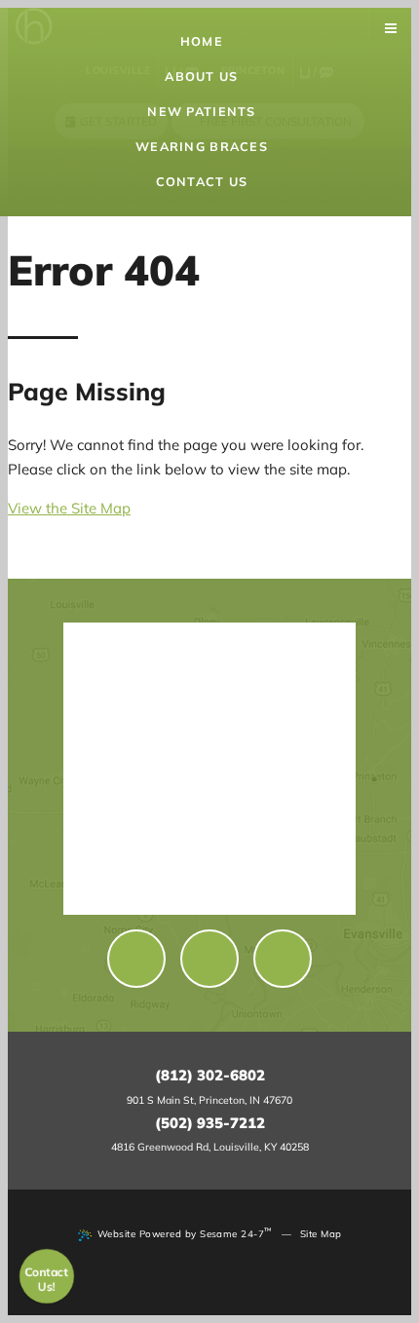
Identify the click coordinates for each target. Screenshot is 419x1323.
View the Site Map (69, 508)
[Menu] (391, 29)
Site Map (321, 1233)
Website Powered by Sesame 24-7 (185, 1232)
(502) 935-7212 (210, 1123)
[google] (209, 958)
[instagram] (282, 958)
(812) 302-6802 (210, 1075)
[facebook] (136, 958)
